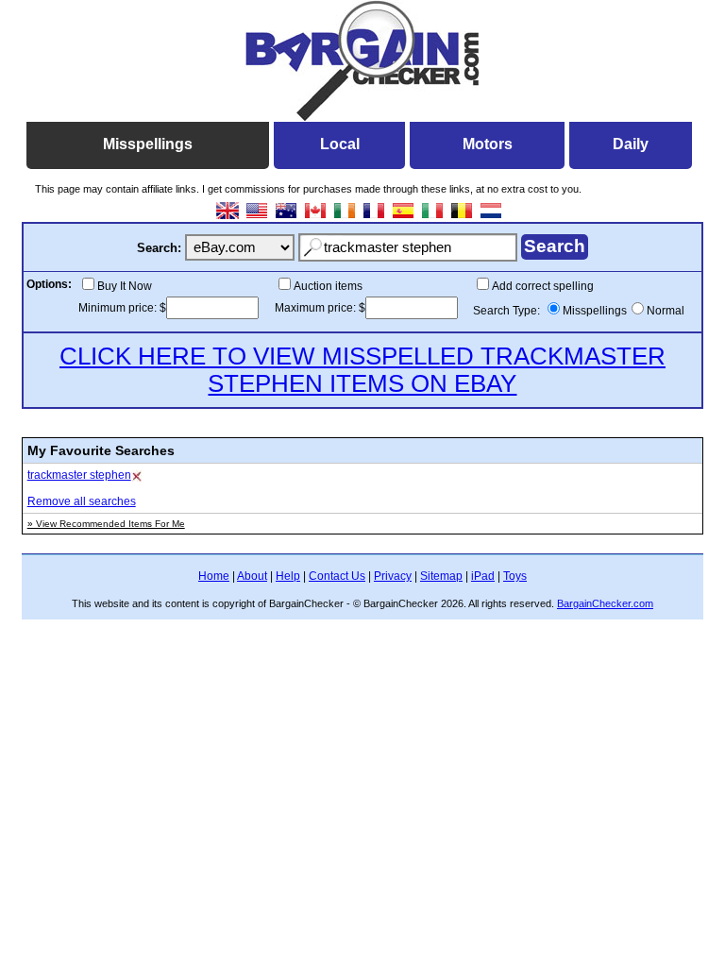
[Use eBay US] (257, 218)
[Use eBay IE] (345, 218)
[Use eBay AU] (286, 218)
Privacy (393, 576)
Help (288, 576)
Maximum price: (317, 307)
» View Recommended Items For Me (106, 523)
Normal (665, 310)
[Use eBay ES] (403, 218)
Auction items (328, 286)
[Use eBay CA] (316, 218)
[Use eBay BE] (462, 218)
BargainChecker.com (605, 603)
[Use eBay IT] (433, 218)
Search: (159, 248)
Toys (515, 576)
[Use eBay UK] (228, 218)
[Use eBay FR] (374, 218)
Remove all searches (81, 501)
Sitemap (441, 576)
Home (213, 576)
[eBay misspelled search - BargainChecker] (362, 117)
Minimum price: (119, 307)
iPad (483, 576)
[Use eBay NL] (491, 218)
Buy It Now (124, 286)
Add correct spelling (543, 286)
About (252, 576)
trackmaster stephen (79, 475)
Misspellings (595, 310)
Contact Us (337, 576)
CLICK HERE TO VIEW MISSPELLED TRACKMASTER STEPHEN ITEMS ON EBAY (362, 370)
